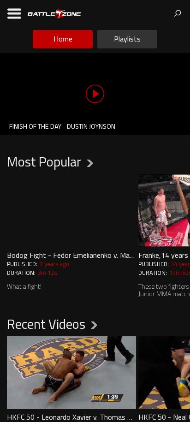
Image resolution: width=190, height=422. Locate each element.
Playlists (127, 38)
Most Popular (44, 162)
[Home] (54, 12)
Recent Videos (46, 324)
